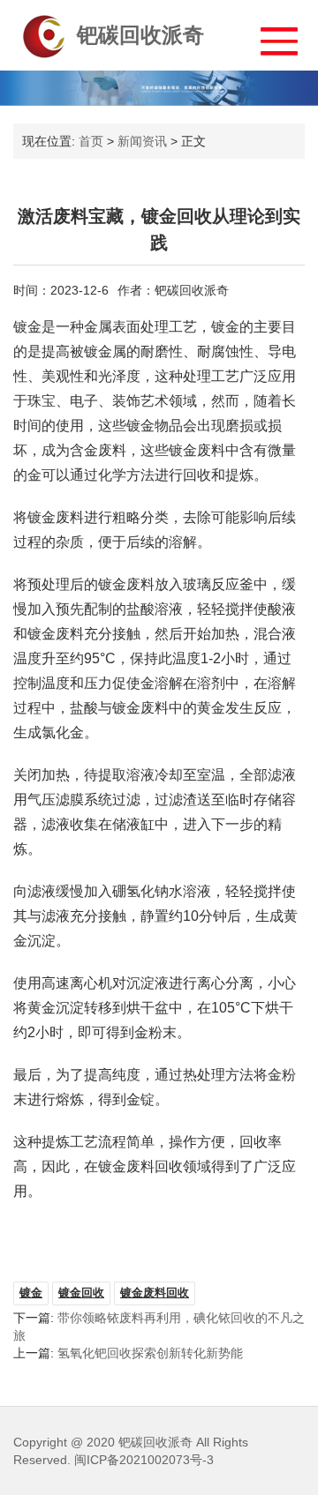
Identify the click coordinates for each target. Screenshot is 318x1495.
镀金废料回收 (154, 1292)
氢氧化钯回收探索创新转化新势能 (150, 1353)
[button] (271, 36)
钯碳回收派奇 (140, 35)
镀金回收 (81, 1292)
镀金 (30, 1292)
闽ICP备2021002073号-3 (144, 1460)
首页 (91, 141)
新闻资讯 (142, 141)
